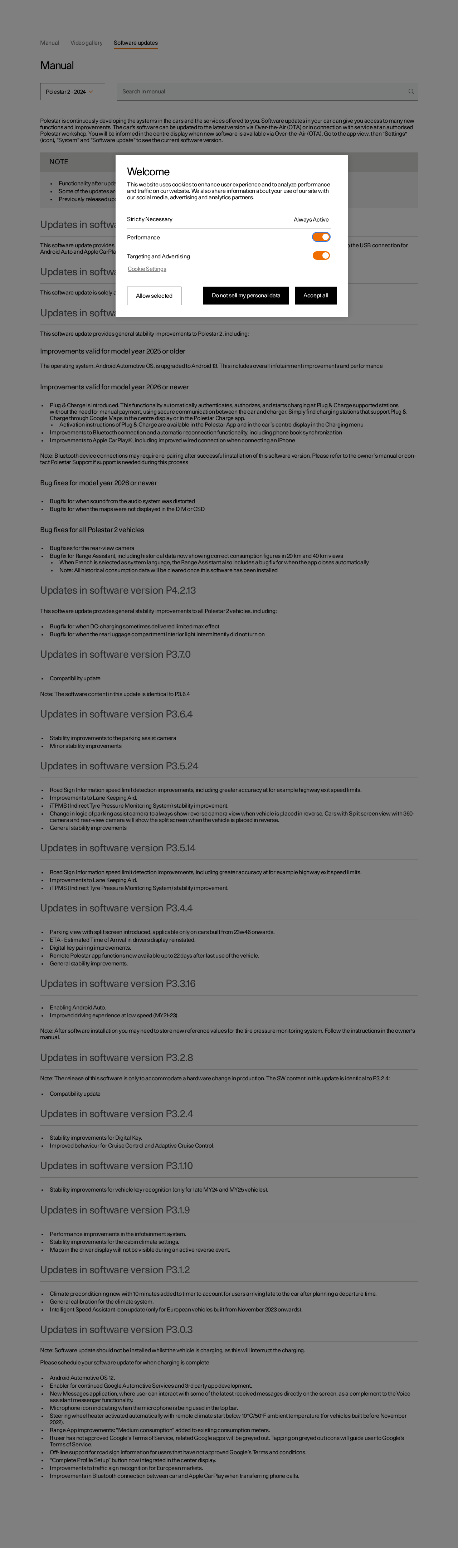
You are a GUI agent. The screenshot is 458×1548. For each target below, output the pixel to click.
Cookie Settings (147, 269)
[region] (232, 236)
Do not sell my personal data (246, 295)
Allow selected (154, 296)
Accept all (315, 295)
